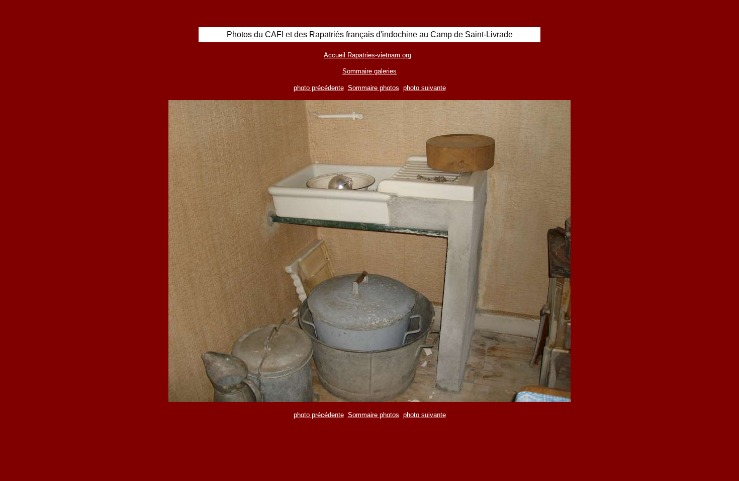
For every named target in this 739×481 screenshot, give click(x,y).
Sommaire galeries (369, 71)
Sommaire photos (373, 88)
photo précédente (319, 88)
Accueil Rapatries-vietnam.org (367, 55)
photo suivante (424, 88)
